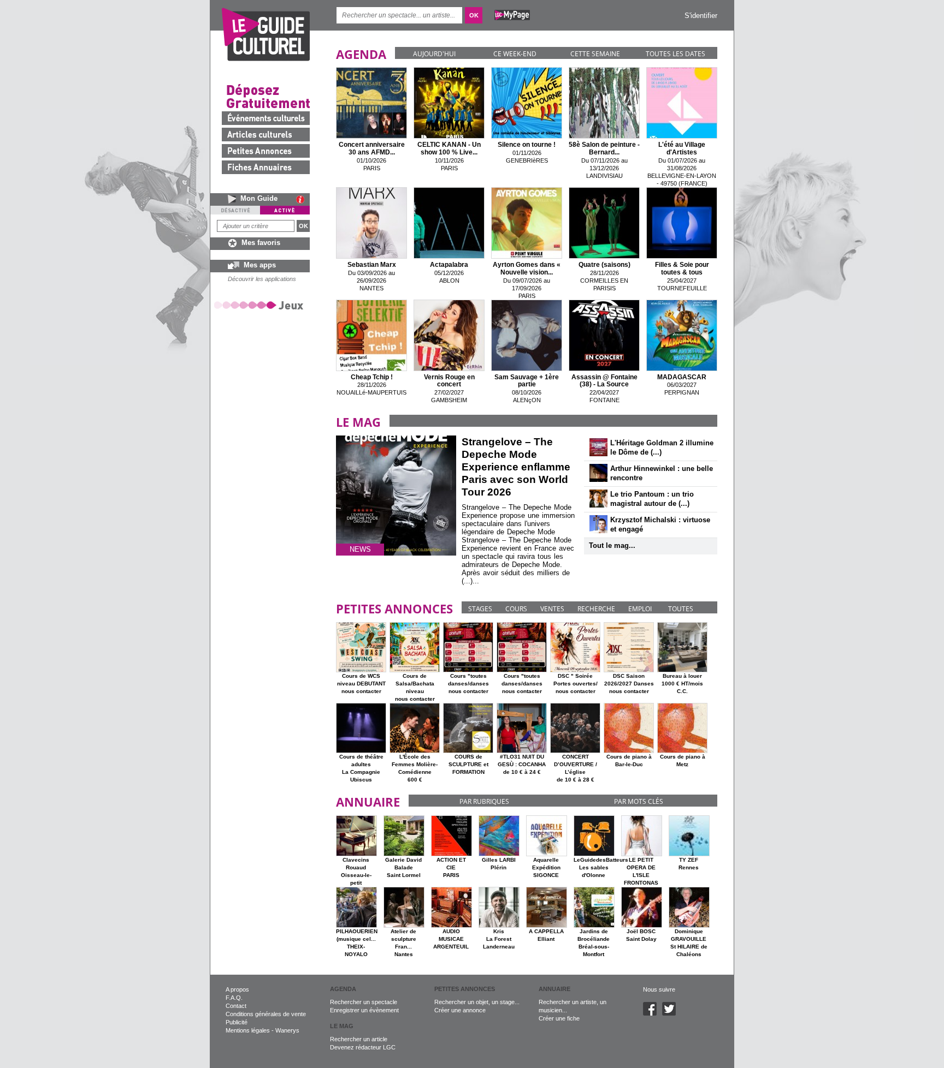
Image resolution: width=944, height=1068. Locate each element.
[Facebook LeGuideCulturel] (652, 1013)
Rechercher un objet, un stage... (477, 1002)
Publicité (236, 1022)
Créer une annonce (460, 1010)
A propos (237, 989)
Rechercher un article (358, 1039)
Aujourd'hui (434, 53)
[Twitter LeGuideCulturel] (671, 1013)
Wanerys (287, 1030)
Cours (516, 608)
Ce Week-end (514, 53)
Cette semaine (595, 53)
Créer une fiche (559, 1018)
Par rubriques (484, 801)
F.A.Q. (234, 997)
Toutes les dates (675, 53)
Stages (480, 608)
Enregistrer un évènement (364, 1010)
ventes (552, 608)
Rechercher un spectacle (363, 1002)
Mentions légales (248, 1030)
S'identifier (701, 15)
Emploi (640, 608)
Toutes (680, 608)
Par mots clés (638, 801)
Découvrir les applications (262, 279)
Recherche (596, 608)
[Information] (303, 199)
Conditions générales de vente (266, 1014)
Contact (236, 1006)
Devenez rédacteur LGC (363, 1047)
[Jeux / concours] (260, 305)
